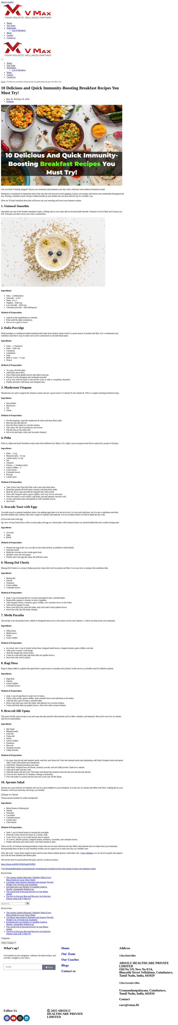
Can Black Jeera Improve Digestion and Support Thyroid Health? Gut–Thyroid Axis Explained (29, 883)
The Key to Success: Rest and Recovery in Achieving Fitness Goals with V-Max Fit (28, 897)
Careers (10, 35)
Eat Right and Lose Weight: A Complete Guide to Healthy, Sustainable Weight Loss (26, 888)
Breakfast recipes (20, 869)
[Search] (28, 903)
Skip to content (7, 2)
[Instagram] (20, 1018)
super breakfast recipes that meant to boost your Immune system (69, 869)
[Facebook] (7, 1018)
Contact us (11, 38)
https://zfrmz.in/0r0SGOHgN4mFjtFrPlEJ (18, 864)
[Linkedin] (26, 1018)
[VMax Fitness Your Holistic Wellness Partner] (27, 18)
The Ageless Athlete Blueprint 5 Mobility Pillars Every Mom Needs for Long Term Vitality (28, 878)
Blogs (9, 33)
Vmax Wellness (86, 853)
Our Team (11, 25)
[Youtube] (13, 1018)
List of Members (19, 30)
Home (9, 23)
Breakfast (9, 869)
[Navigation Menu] (2, 59)
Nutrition (10, 101)
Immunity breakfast (35, 869)
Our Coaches (70, 959)
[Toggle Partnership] (175, 68)
